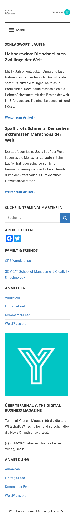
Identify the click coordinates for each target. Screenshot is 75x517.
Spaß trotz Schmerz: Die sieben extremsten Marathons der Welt (37, 134)
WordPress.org (15, 324)
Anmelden (12, 297)
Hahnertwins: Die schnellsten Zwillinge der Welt (35, 57)
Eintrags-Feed (15, 306)
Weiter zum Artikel (19, 117)
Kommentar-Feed (17, 315)
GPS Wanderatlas (18, 261)
